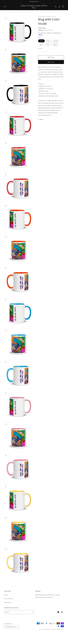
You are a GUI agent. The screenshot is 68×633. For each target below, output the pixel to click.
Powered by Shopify (60, 629)
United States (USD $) (10, 627)
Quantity (40, 48)
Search (6, 595)
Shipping (40, 30)
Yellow (55, 44)
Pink (48, 44)
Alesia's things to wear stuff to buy (49, 629)
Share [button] (41, 119)
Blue (41, 44)
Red (48, 41)
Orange (55, 41)
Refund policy (8, 602)
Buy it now (51, 62)
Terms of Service (8, 598)
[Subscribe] (32, 612)
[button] (5, 6)
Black (41, 41)
